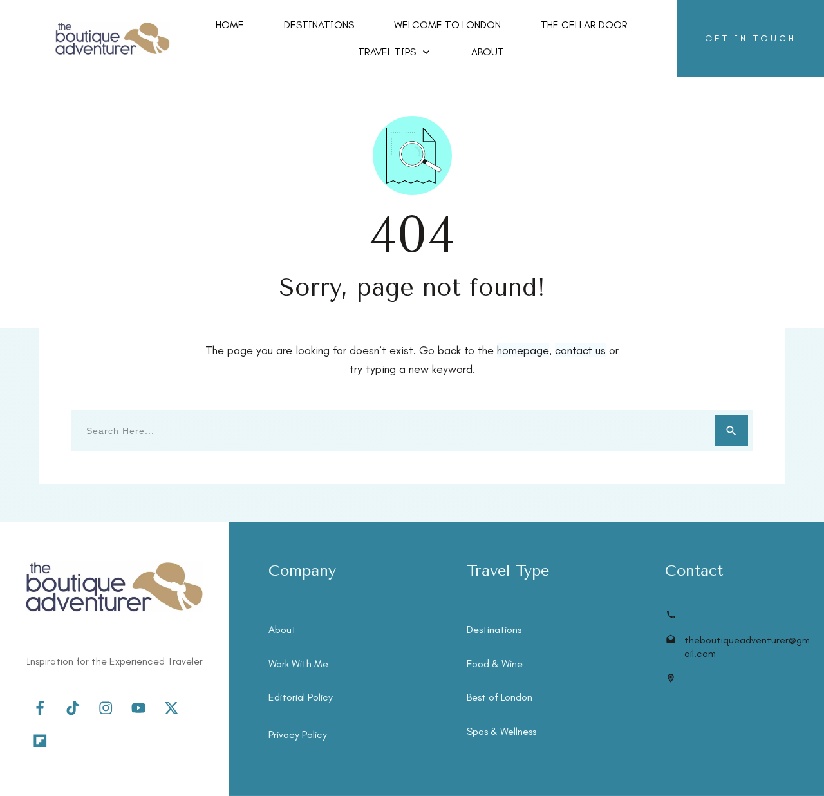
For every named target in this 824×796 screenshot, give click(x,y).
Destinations (494, 629)
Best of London (499, 697)
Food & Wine (495, 664)
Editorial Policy (300, 697)
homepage (523, 350)
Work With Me (298, 664)
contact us (580, 350)
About (282, 629)
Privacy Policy (297, 734)
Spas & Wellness (501, 731)
